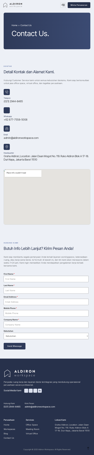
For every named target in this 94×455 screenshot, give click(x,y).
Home (14, 25)
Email (6, 135)
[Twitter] (26, 391)
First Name (9, 274)
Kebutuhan (8, 331)
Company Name (11, 320)
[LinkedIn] (40, 391)
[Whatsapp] (7, 110)
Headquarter (9, 153)
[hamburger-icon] (63, 5)
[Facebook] (31, 391)
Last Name (9, 285)
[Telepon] (7, 92)
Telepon (7, 98)
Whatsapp (8, 116)
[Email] (7, 129)
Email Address (11, 297)
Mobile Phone (10, 308)
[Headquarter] (7, 147)
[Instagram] (35, 391)
